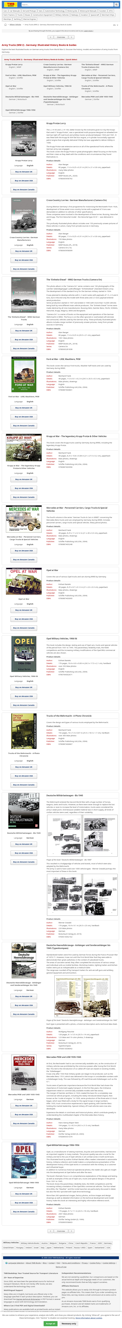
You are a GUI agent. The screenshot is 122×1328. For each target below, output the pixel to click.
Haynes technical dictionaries (28, 1299)
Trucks (20, 15)
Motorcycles (72, 11)
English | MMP (14, 65)
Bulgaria (62, 1243)
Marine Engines (29, 19)
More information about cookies (89, 1318)
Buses (27, 15)
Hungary (19, 1247)
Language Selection (16, 1263)
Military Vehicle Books (30, 1243)
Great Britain (8, 1247)
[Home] (5, 24)
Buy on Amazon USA (24, 180)
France (93, 1243)
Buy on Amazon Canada (24, 189)
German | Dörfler (97, 97)
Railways (75, 15)
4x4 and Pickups (29, 11)
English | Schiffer (20, 76)
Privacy (85, 1263)
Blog (45, 1263)
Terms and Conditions (71, 1263)
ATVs (111, 11)
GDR (100, 1243)
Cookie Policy (95, 1263)
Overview (61, 37)
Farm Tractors (9, 15)
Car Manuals (15, 11)
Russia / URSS (79, 1247)
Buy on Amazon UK (23, 171)
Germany (108, 1243)
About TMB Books (33, 1263)
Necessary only (69, 1323)
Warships (7, 19)
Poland (69, 1247)
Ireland (29, 1247)
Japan (49, 1247)
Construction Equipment (43, 15)
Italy (42, 1247)
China (70, 1243)
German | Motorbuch (22, 97)
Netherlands (59, 1247)
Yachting (17, 19)
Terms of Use (61, 1267)
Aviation (84, 15)
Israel (36, 1247)
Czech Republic (81, 1243)
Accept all (50, 1323)
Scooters (102, 11)
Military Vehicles (62, 15)
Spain (90, 1247)
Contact (51, 1263)
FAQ (58, 1263)
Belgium (53, 1243)
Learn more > (88, 31)
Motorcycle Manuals (88, 11)
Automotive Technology (55, 11)
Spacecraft (95, 15)
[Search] (116, 5)
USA (108, 1247)
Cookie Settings (109, 1263)
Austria (44, 1243)
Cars (5, 11)
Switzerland (99, 1247)
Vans (41, 11)
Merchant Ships (108, 15)
